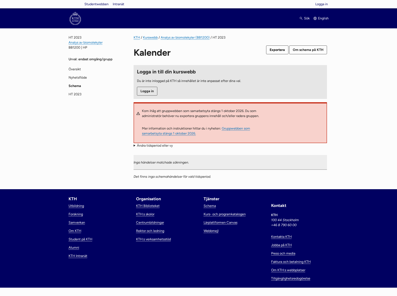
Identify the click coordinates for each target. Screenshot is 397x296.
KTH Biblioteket (148, 206)
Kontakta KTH (281, 237)
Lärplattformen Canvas (220, 222)
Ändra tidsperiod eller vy (155, 145)
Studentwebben (96, 4)
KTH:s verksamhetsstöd (153, 239)
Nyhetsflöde (78, 77)
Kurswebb (150, 37)
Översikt (75, 69)
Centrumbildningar (150, 222)
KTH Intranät (78, 256)
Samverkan (77, 222)
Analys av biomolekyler (86, 42)
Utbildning (76, 206)
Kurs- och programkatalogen (225, 214)
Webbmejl (211, 231)
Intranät (118, 4)
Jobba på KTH (281, 245)
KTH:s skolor (145, 214)
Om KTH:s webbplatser (288, 270)
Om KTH (75, 231)
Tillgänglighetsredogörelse (290, 278)
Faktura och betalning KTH (291, 262)
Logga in (321, 4)
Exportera (277, 50)
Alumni (74, 247)
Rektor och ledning (150, 231)
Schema (210, 206)
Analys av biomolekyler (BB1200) (185, 37)
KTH (137, 37)
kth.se (75, 4)
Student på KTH (80, 239)
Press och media (283, 253)
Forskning (76, 214)
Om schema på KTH (308, 50)
